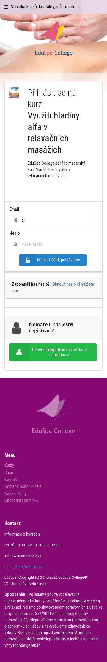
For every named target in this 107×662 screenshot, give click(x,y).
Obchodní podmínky (21, 500)
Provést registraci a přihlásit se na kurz (59, 352)
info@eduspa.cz (29, 566)
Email (14, 209)
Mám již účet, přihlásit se (58, 260)
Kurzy (9, 465)
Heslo (15, 233)
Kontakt (11, 479)
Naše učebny (15, 493)
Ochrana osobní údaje (23, 486)
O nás (9, 472)
